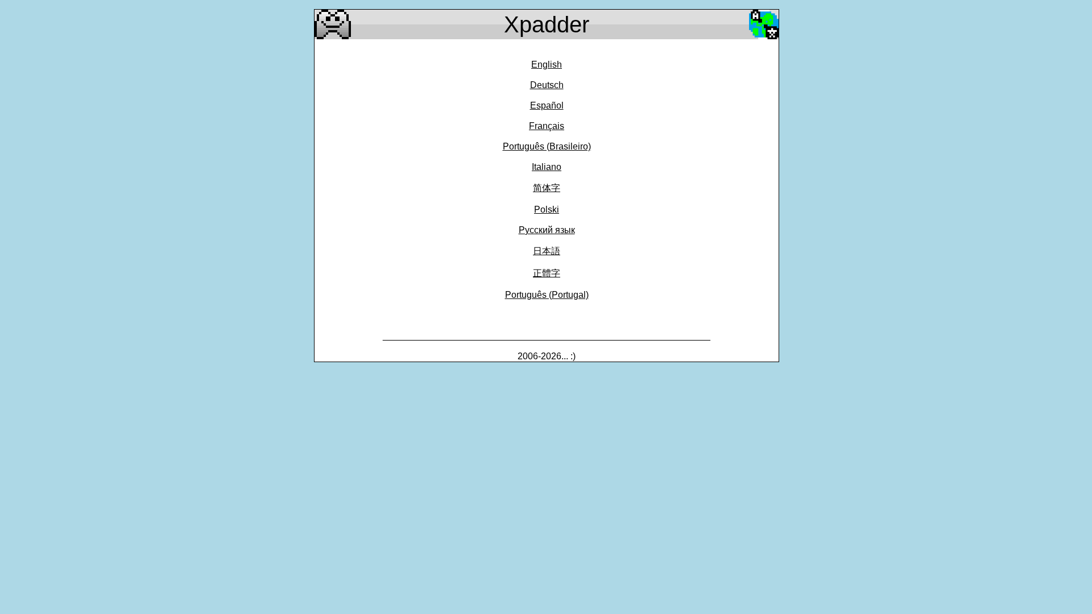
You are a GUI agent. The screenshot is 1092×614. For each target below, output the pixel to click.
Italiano (546, 167)
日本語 (546, 251)
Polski (546, 209)
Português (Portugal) (547, 295)
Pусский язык (547, 230)
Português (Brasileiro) (547, 146)
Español (547, 105)
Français (546, 126)
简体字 (546, 188)
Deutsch (547, 85)
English (546, 64)
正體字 (546, 273)
